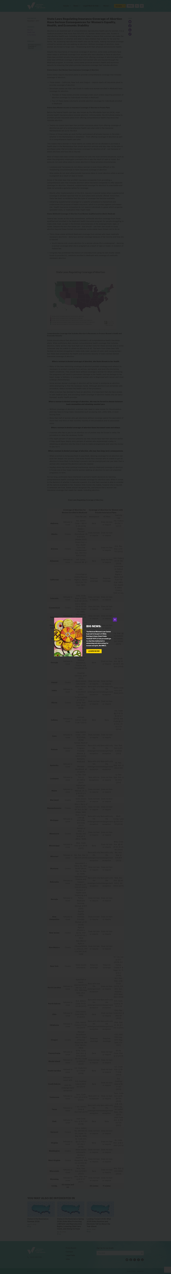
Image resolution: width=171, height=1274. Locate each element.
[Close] (115, 620)
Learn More (94, 651)
